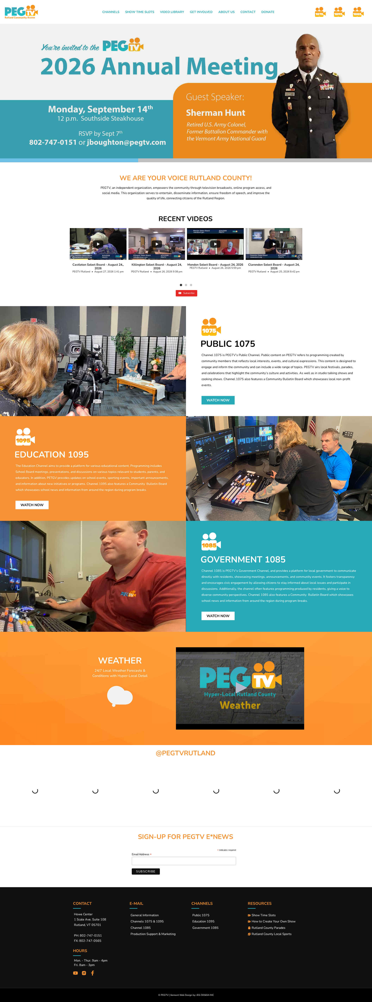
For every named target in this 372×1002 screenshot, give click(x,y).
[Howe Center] (101, 914)
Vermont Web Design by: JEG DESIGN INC (192, 995)
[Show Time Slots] (273, 914)
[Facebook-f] (92, 973)
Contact (248, 12)
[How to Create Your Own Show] (273, 920)
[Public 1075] (219, 914)
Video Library (172, 12)
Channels (110, 12)
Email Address (142, 854)
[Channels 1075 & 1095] (160, 920)
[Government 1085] (219, 927)
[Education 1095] (219, 920)
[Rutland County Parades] (273, 927)
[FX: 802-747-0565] (101, 941)
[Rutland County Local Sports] (273, 933)
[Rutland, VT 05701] (101, 925)
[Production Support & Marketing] (160, 933)
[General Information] (160, 914)
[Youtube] (75, 973)
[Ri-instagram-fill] (84, 973)
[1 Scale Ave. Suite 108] (101, 919)
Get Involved (201, 12)
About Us (226, 12)
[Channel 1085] (160, 927)
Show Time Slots (139, 12)
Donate (268, 12)
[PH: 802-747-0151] (101, 935)
